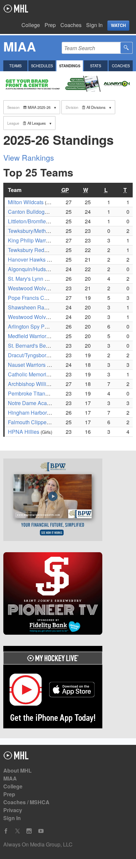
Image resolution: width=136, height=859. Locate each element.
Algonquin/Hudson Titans (38, 269)
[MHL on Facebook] (6, 831)
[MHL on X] (17, 831)
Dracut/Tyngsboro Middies (38, 355)
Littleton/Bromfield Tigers (37, 221)
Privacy (12, 810)
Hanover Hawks (27, 259)
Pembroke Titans (28, 393)
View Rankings (28, 157)
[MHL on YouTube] (41, 831)
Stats (95, 65)
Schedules (42, 65)
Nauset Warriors (27, 364)
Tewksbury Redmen (31, 250)
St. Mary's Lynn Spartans (37, 278)
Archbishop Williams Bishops (42, 384)
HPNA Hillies (23, 431)
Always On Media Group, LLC (38, 844)
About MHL (17, 770)
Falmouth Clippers (29, 422)
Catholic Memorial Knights (39, 374)
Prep (50, 25)
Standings (69, 65)
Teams (15, 65)
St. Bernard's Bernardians (38, 345)
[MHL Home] (16, 757)
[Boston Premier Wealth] (68, 501)
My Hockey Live (15, 9)
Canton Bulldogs (27, 211)
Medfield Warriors (28, 336)
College (30, 25)
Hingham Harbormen (32, 412)
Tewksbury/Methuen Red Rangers (47, 231)
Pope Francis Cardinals (35, 298)
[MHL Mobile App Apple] (68, 688)
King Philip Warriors (31, 240)
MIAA (10, 778)
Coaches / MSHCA (26, 802)
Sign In (94, 25)
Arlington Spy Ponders (34, 326)
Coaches (71, 25)
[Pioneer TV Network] (68, 594)
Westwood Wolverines (34, 288)
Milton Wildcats (26, 202)
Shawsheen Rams (29, 307)
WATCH (118, 25)
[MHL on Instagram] (29, 831)
